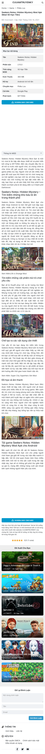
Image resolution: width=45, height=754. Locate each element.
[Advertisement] (22, 128)
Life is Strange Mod (18, 273)
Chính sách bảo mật (31, 740)
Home (4, 8)
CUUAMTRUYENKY (22, 2)
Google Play (23, 91)
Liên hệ (19, 731)
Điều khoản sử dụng (14, 743)
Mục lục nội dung (10, 51)
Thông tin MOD (9, 153)
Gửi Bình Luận (36, 718)
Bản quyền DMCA (13, 740)
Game (11, 8)
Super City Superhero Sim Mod (24, 375)
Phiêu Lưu (21, 8)
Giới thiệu (10, 731)
